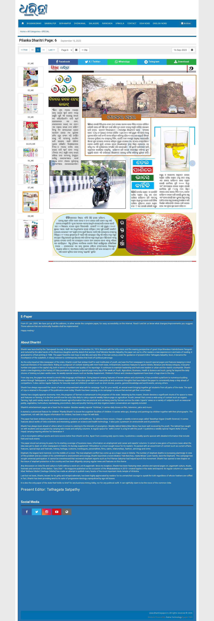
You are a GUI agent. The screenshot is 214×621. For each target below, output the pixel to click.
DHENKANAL (80, 23)
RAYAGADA (107, 23)
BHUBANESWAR (34, 23)
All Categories (33, 31)
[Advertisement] (136, 9)
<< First (24, 50)
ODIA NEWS (144, 23)
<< (32, 50)
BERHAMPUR (65, 23)
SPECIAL (45, 31)
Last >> (52, 50)
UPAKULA (120, 23)
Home (23, 31)
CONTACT (131, 23)
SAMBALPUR (50, 23)
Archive (187, 23)
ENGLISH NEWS (160, 23)
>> (43, 50)
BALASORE (94, 23)
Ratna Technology (174, 617)
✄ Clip (84, 50)
